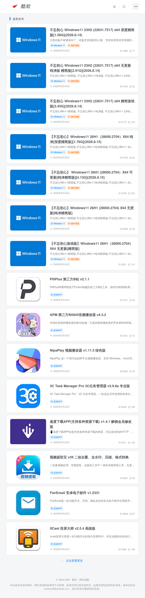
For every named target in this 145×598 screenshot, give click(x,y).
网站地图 (84, 579)
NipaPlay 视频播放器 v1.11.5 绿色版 (78, 350)
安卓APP (58, 294)
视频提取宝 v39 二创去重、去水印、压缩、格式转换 (89, 457)
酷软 (74, 579)
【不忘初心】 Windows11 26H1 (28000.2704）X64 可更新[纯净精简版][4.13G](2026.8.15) (91, 175)
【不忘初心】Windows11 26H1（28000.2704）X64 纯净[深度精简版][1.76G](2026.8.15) (91, 139)
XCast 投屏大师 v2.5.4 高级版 (72, 528)
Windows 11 (59, 45)
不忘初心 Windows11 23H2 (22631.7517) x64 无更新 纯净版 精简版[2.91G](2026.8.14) (90, 68)
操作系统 (75, 45)
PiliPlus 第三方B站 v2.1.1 (69, 279)
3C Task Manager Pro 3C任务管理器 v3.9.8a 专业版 (90, 385)
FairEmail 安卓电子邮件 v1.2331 (75, 492)
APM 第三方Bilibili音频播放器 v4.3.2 (78, 314)
